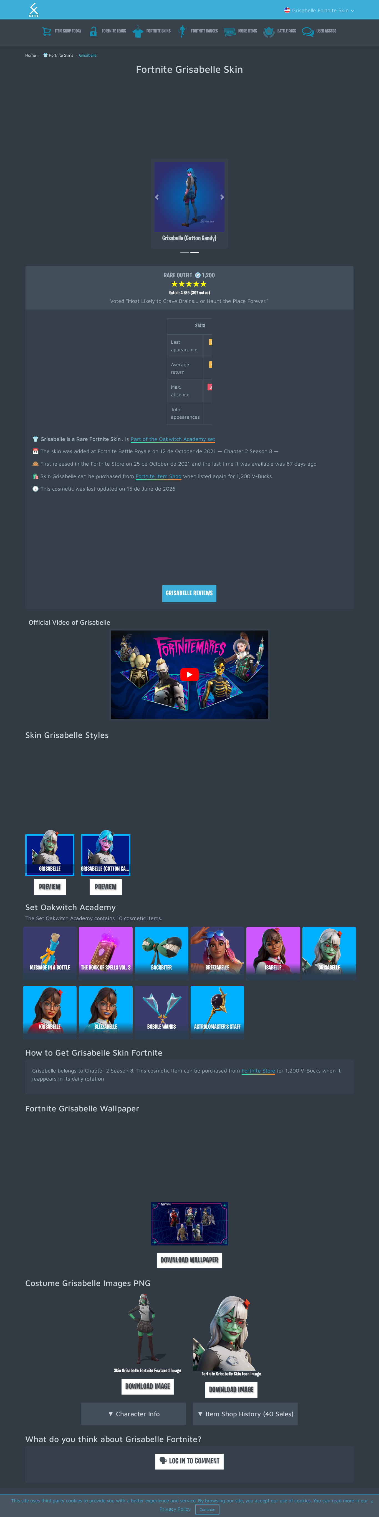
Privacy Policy (175, 1509)
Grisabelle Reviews (189, 593)
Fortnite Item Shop (158, 476)
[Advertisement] (189, 116)
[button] (318, 9)
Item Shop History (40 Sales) (245, 1414)
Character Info (133, 1414)
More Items (247, 31)
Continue (207, 1509)
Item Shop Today (68, 31)
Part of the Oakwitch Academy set (173, 439)
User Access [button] (326, 31)
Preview (50, 887)
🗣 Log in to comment (189, 1461)
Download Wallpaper (189, 1260)
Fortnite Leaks (114, 31)
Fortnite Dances (204, 31)
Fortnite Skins (158, 31)
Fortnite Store (258, 1070)
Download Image (147, 1387)
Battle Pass (286, 31)
